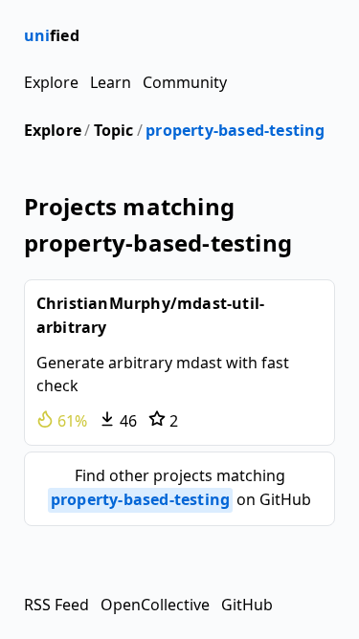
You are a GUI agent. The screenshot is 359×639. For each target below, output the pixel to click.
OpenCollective (155, 604)
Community (185, 82)
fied (51, 35)
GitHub (247, 604)
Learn (110, 82)
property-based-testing (235, 130)
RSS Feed (56, 604)
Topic (114, 130)
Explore (51, 82)
